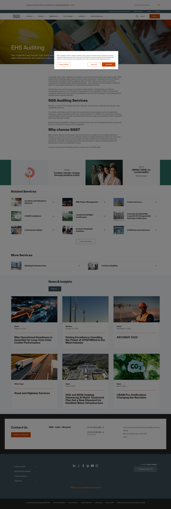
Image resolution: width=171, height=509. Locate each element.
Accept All (109, 64)
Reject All (94, 64)
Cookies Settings (64, 64)
